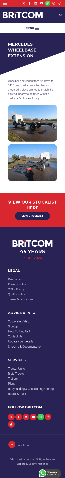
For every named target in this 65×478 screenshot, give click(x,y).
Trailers (13, 378)
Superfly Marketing (38, 463)
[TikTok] (59, 3)
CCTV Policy (16, 289)
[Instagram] (53, 3)
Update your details (20, 341)
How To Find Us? (19, 331)
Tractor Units (16, 368)
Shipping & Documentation (25, 346)
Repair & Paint (17, 393)
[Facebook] (29, 3)
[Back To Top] (12, 445)
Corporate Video (18, 321)
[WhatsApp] (47, 3)
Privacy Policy (17, 284)
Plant (11, 383)
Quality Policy (17, 294)
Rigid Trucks (16, 373)
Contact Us (15, 336)
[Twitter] (23, 3)
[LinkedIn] (35, 3)
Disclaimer (15, 279)
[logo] (23, 15)
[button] (61, 15)
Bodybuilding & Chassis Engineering (31, 388)
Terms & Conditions (20, 299)
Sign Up (13, 326)
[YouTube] (41, 3)
